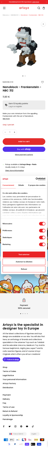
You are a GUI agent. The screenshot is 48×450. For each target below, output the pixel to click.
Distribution (8, 387)
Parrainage (8, 419)
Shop (5, 367)
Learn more (35, 2)
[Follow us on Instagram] (15, 426)
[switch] (42, 230)
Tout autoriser (24, 254)
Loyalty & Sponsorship (13, 415)
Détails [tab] (21, 185)
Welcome (6, 15)
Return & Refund (10, 411)
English (33, 434)
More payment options (24, 154)
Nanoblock (8, 82)
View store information (14, 170)
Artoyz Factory (9, 383)
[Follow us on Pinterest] (21, 426)
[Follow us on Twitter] (9, 426)
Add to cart (24, 141)
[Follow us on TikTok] (33, 426)
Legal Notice (8, 375)
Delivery (6, 399)
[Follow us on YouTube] (27, 426)
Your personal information (14, 379)
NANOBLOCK (15, 15)
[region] (24, 304)
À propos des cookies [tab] (36, 185)
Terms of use (8, 407)
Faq (4, 403)
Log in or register (15, 106)
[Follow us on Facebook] (4, 426)
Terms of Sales (9, 371)
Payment (7, 395)
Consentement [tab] (8, 185)
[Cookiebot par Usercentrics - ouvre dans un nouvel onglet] (35, 179)
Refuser (24, 269)
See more (6, 119)
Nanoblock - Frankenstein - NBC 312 (32, 15)
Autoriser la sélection (24, 262)
